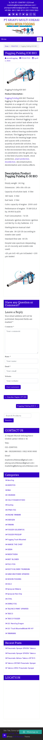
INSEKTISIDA (12, 554)
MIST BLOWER (13, 559)
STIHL (9, 599)
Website (8, 376)
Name (8, 356)
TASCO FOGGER (13, 619)
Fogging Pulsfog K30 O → (27, 406)
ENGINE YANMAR (14, 515)
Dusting (10, 505)
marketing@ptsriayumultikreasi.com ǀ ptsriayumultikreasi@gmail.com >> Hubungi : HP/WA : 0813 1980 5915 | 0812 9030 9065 (21, 7)
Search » (8, 420)
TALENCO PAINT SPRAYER (17, 609)
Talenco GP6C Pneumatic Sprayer (20, 668)
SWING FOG (12, 604)
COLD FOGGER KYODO (16, 500)
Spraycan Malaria (14, 589)
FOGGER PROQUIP (14, 535)
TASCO (10, 614)
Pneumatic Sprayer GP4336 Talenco (21, 653)
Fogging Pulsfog (12, 98)
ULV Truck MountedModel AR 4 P (20, 628)
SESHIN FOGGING (14, 579)
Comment (9, 327)
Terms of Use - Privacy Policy (15, 733)
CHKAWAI (11, 495)
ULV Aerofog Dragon (15, 623)
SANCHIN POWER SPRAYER (18, 574)
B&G (9, 490)
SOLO (9, 584)
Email (8, 366)
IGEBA (9, 549)
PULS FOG (14, 46)
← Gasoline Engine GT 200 (15, 397)
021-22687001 (20, 2)
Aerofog (10, 480)
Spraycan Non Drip (14, 594)
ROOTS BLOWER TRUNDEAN (18, 569)
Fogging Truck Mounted (16, 540)
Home (7, 46)
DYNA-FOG (11, 510)
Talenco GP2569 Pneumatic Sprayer (21, 663)
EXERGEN (11, 520)
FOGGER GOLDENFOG (15, 530)
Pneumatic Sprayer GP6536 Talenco (21, 648)
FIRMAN (10, 525)
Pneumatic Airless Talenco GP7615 (21, 658)
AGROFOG (11, 485)
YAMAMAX (11, 633)
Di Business (19, 737)
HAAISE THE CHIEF (15, 544)
